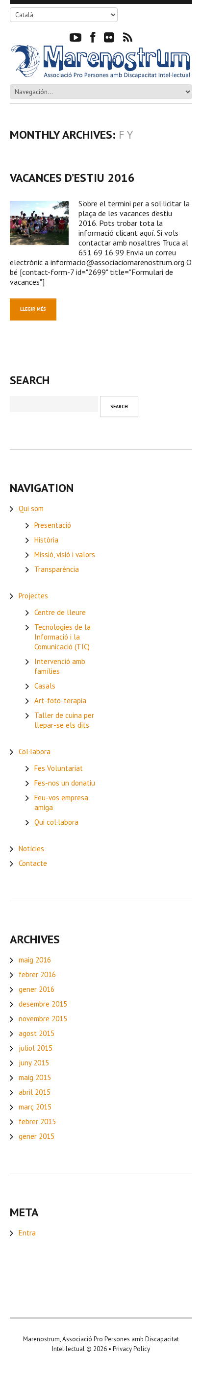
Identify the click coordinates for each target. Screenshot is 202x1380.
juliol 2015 (35, 1048)
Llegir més (33, 309)
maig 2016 (35, 959)
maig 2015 (35, 1077)
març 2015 (35, 1106)
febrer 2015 (37, 1121)
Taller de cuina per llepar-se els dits (64, 720)
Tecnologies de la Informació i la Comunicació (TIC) (62, 636)
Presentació (52, 525)
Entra (27, 1232)
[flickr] (109, 37)
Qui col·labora (56, 822)
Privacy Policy (131, 1349)
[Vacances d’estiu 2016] (39, 223)
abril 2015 (34, 1092)
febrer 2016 (37, 974)
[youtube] (75, 37)
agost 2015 (36, 1033)
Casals (44, 685)
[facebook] (92, 37)
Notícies (31, 848)
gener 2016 (36, 989)
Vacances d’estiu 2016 (72, 177)
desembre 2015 (43, 1004)
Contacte (33, 863)
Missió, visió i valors (64, 554)
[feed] (127, 37)
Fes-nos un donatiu (64, 783)
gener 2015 (36, 1136)
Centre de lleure (60, 612)
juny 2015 (34, 1062)
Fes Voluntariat (58, 768)
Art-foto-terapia (60, 700)
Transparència (56, 569)
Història (46, 539)
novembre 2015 (43, 1018)
